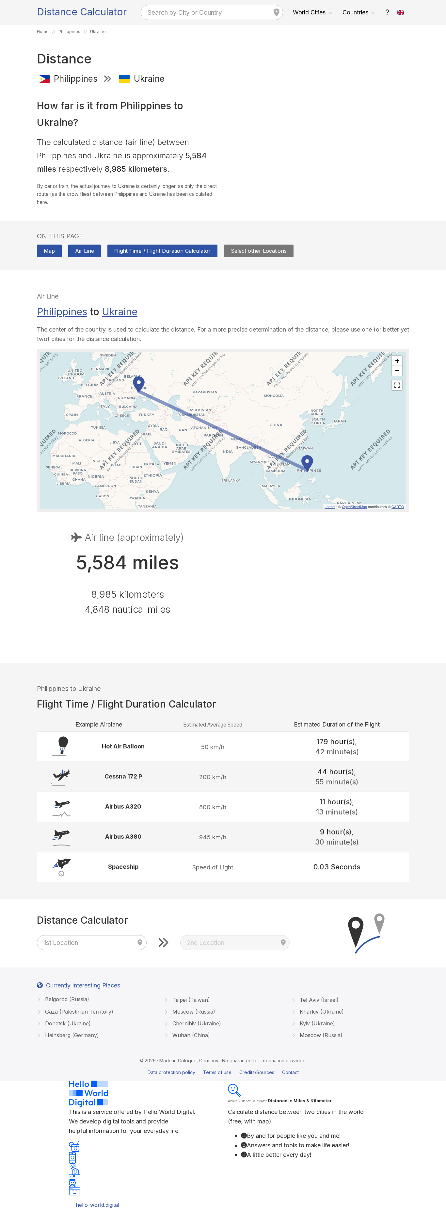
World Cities (309, 12)
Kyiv (316, 1023)
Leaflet (330, 506)
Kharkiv (321, 1011)
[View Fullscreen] (397, 385)
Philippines (62, 311)
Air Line (84, 251)
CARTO (397, 506)
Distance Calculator (82, 12)
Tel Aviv (318, 1000)
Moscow (193, 1011)
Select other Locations (259, 251)
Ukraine (119, 311)
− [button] (397, 371)
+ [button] (397, 361)
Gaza (78, 1011)
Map (49, 251)
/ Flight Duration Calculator (162, 251)
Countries (355, 12)
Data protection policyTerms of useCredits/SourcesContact (223, 1072)
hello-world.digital (97, 1205)
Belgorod (66, 999)
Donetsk (67, 1023)
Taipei (190, 1000)
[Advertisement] (318, 136)
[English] (400, 12)
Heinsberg (71, 1035)
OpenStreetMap (354, 506)
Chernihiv (196, 1023)
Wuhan (190, 1035)
